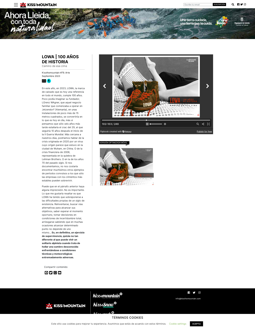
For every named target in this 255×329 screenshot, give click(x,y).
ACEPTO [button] (196, 323)
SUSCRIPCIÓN (219, 4)
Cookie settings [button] (177, 323)
